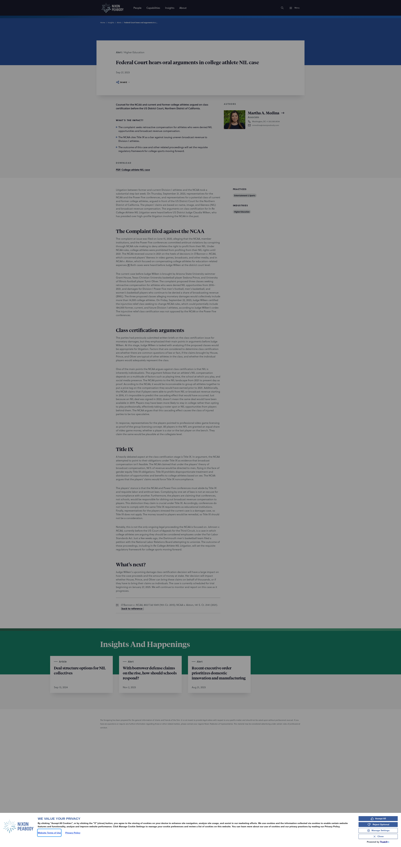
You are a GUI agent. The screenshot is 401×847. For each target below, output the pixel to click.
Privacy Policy (72, 832)
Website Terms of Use (49, 832)
